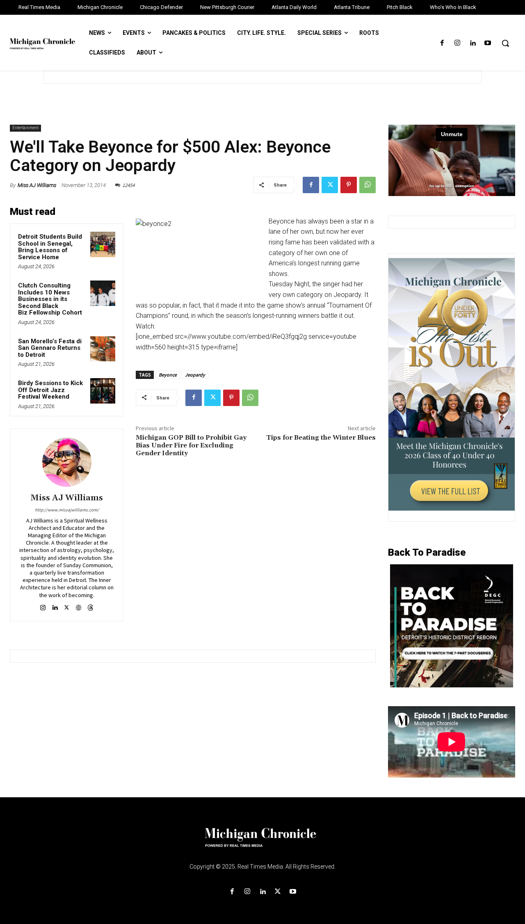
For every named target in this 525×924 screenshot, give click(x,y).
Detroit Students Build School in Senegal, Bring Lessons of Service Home (50, 247)
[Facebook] (441, 43)
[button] (505, 43)
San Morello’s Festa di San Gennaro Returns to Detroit (50, 348)
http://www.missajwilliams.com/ (67, 510)
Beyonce (168, 375)
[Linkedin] (472, 43)
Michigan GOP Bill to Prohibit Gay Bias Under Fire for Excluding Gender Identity (191, 445)
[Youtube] (487, 43)
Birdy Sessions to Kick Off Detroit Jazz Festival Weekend (50, 389)
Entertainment (25, 127)
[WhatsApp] (367, 185)
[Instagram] (457, 43)
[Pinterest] (348, 185)
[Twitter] (330, 185)
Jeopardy (195, 375)
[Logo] (262, 842)
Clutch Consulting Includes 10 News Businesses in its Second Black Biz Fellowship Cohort (51, 299)
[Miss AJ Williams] (66, 462)
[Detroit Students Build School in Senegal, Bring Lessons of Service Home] (103, 244)
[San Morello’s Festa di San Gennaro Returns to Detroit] (103, 349)
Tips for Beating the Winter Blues (321, 437)
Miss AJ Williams (37, 185)
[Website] (78, 606)
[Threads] (90, 606)
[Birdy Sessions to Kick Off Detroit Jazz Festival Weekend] (103, 391)
